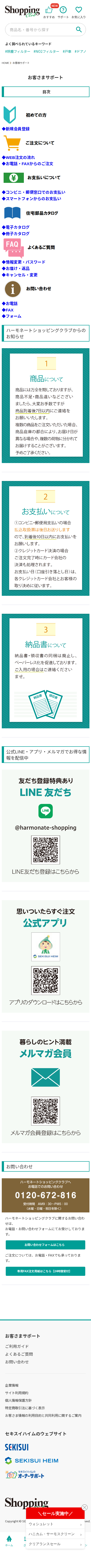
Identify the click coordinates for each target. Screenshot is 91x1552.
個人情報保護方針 (18, 1400)
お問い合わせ (17, 1361)
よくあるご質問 (19, 1354)
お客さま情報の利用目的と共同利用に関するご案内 (43, 1415)
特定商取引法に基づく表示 (25, 1407)
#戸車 (67, 51)
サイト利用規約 (16, 1392)
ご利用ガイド (17, 1346)
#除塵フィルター (17, 51)
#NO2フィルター (46, 51)
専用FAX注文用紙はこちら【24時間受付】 (44, 1271)
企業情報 (11, 1385)
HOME (5, 63)
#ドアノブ (82, 51)
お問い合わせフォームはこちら (45, 1245)
